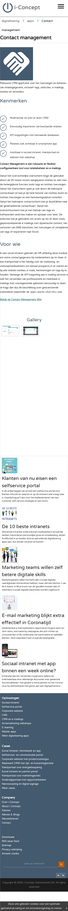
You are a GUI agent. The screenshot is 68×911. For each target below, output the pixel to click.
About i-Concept (11, 806)
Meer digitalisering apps (15, 735)
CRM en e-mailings (12, 719)
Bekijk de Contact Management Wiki (21, 299)
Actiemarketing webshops (16, 723)
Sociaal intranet (10, 702)
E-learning (7, 727)
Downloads (8, 837)
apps (30, 21)
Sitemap (6, 845)
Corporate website (12, 711)
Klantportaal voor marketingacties (21, 775)
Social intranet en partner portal (20, 771)
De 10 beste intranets (26, 526)
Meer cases (8, 788)
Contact (6, 822)
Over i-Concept (10, 802)
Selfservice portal (12, 706)
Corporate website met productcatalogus (25, 759)
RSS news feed (10, 841)
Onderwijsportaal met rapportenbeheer (24, 779)
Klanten (6, 810)
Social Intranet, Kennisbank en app (21, 750)
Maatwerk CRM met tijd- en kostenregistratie (27, 763)
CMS (4, 715)
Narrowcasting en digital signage (20, 784)
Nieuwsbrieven (10, 818)
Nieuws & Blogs (11, 814)
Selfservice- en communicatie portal (22, 755)
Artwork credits (10, 853)
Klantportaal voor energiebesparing (22, 767)
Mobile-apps (9, 731)
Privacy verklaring (12, 849)
